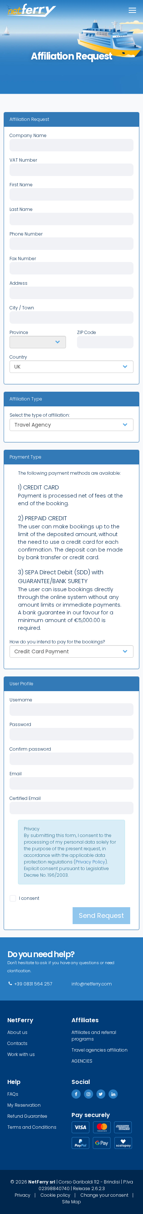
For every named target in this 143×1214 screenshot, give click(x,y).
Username (21, 700)
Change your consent (104, 1195)
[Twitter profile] (101, 1094)
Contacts (17, 1043)
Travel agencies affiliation (100, 1050)
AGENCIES (82, 1061)
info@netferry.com (92, 984)
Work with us (21, 1054)
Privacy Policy (90, 862)
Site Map (71, 1202)
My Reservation (24, 1105)
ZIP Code (86, 332)
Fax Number (23, 258)
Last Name (21, 209)
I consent (28, 898)
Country (18, 357)
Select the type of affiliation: (40, 415)
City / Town (22, 308)
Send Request (101, 915)
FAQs (12, 1094)
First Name (21, 185)
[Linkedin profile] (113, 1094)
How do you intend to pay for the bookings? (57, 642)
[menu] (132, 10)
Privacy (32, 829)
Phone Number (26, 234)
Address (18, 283)
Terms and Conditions (31, 1127)
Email (16, 774)
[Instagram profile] (88, 1094)
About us (17, 1032)
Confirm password (30, 749)
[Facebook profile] (76, 1094)
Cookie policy (55, 1195)
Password (20, 724)
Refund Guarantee (27, 1116)
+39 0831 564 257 (32, 984)
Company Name (28, 135)
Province (19, 332)
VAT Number (23, 160)
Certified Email (25, 798)
